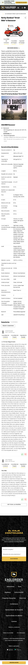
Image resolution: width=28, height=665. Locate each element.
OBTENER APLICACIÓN (21, 2)
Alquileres (8, 592)
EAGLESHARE (18, 592)
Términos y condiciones (14, 627)
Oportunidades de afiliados (14, 615)
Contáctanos (14, 604)
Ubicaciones (10, 586)
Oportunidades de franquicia (14, 610)
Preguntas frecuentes (9, 598)
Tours (19, 586)
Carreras (14, 621)
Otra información (21, 633)
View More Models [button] (12, 48)
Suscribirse (14, 558)
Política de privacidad (8, 633)
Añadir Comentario (8, 325)
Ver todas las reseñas (14, 504)
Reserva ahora (14, 662)
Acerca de (22, 598)
